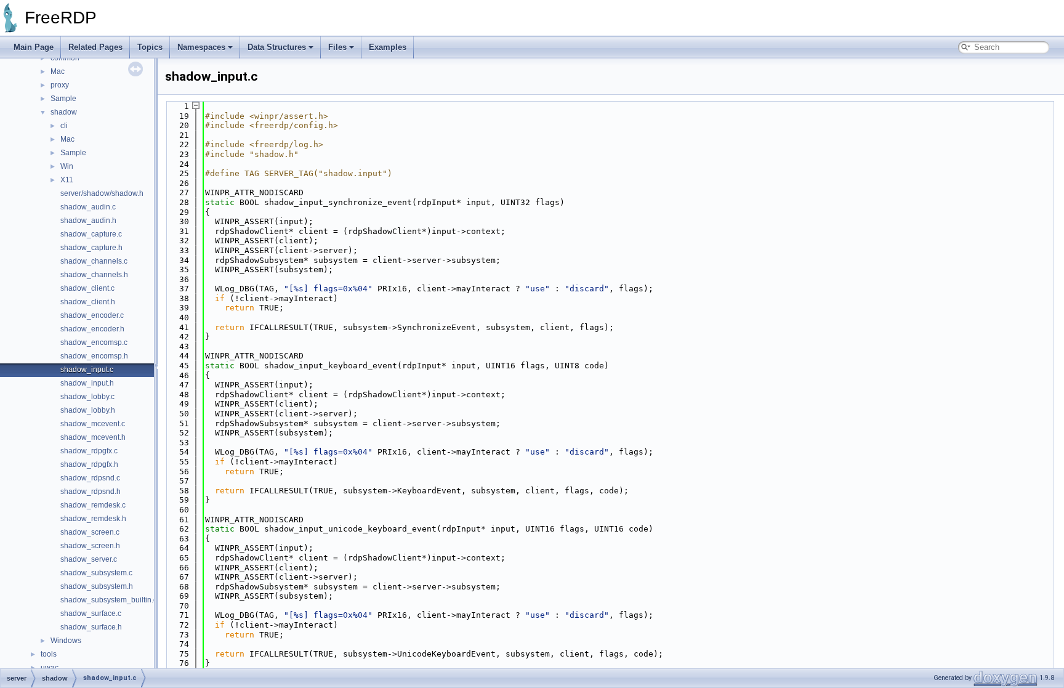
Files (337, 47)
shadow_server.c (88, 559)
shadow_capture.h (91, 247)
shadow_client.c (87, 288)
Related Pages (95, 47)
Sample (63, 98)
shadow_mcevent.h (93, 437)
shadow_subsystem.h (96, 586)
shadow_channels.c (93, 261)
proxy (59, 85)
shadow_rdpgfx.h (89, 464)
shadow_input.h (87, 383)
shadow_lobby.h (87, 410)
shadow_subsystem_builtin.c (108, 600)
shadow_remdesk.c (93, 505)
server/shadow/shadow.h (101, 193)
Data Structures (277, 47)
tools (49, 654)
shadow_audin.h (88, 220)
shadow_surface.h (91, 627)
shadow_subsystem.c (96, 573)
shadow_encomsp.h (94, 356)
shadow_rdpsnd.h (90, 491)
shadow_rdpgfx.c (89, 451)
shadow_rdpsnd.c (90, 478)
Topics (150, 47)
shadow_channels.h (94, 274)
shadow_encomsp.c (93, 342)
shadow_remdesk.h (93, 518)
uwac (49, 667)
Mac (57, 71)
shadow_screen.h (90, 545)
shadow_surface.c (90, 613)
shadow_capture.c (91, 234)
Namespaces (201, 47)
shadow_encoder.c (92, 315)
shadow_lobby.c (87, 396)
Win (66, 166)
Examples (387, 47)
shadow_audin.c (88, 207)
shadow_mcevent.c (92, 423)
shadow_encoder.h (92, 329)
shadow (63, 112)
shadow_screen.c (89, 532)
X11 (66, 180)
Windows (65, 640)
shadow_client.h (87, 301)
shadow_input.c (86, 369)
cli (64, 125)
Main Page (34, 47)
